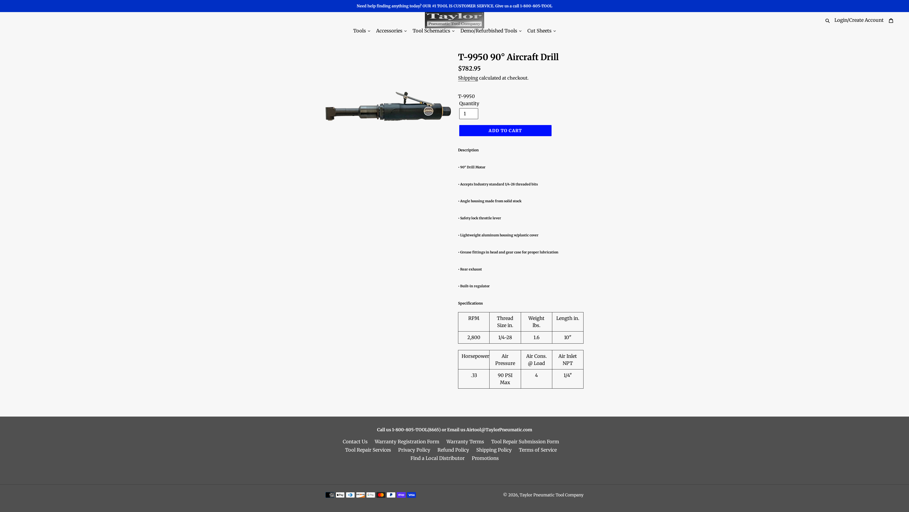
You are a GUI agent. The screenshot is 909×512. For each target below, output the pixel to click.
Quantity (469, 103)
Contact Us (355, 442)
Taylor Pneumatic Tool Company (552, 495)
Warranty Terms (465, 442)
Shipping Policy (494, 450)
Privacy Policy (414, 450)
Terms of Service (538, 450)
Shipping (468, 78)
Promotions (485, 458)
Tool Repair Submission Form (525, 442)
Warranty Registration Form (407, 442)
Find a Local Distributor (437, 458)
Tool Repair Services (368, 450)
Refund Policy (453, 450)
